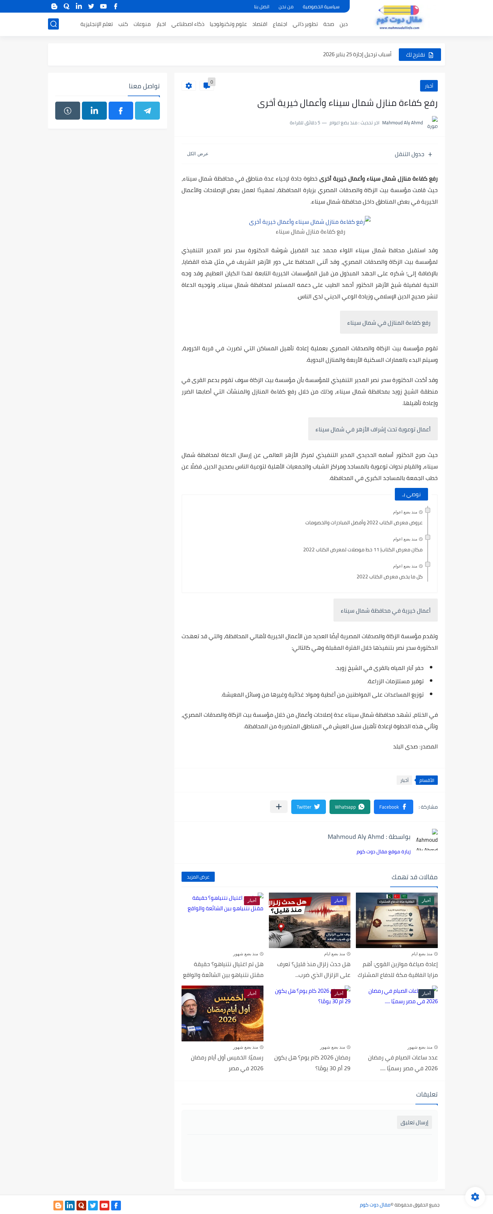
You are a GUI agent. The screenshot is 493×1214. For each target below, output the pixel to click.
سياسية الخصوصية (321, 6)
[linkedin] (78, 6)
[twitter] (91, 6)
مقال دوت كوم (375, 1204)
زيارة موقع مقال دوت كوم (384, 851)
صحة (328, 24)
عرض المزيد (198, 876)
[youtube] (103, 6)
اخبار (161, 24)
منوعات (142, 24)
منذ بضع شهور (245, 953)
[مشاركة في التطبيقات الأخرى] (279, 806)
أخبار (429, 85)
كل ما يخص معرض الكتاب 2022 (390, 576)
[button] (393, 807)
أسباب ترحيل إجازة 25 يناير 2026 (357, 54)
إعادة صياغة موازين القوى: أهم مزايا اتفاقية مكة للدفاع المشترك (398, 969)
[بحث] (53, 24)
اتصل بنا (261, 6)
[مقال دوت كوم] (400, 17)
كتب (123, 24)
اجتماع (280, 24)
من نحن (286, 6)
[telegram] (147, 111)
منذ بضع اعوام (405, 512)
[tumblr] (67, 111)
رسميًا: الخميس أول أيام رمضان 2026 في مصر (227, 1062)
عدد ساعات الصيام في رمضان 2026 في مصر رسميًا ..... (403, 1062)
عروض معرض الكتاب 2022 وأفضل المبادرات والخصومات (364, 522)
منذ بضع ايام (421, 953)
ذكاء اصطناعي (187, 24)
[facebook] (115, 6)
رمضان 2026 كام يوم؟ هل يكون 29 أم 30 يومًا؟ (312, 1062)
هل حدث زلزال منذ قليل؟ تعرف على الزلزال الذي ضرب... (313, 969)
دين (344, 24)
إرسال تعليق (414, 1122)
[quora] (66, 6)
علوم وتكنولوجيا (228, 24)
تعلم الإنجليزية (96, 24)
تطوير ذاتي (305, 24)
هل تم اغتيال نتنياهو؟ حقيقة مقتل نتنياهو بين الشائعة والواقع (223, 969)
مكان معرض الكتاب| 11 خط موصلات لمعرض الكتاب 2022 (363, 549)
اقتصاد (259, 24)
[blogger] (54, 6)
